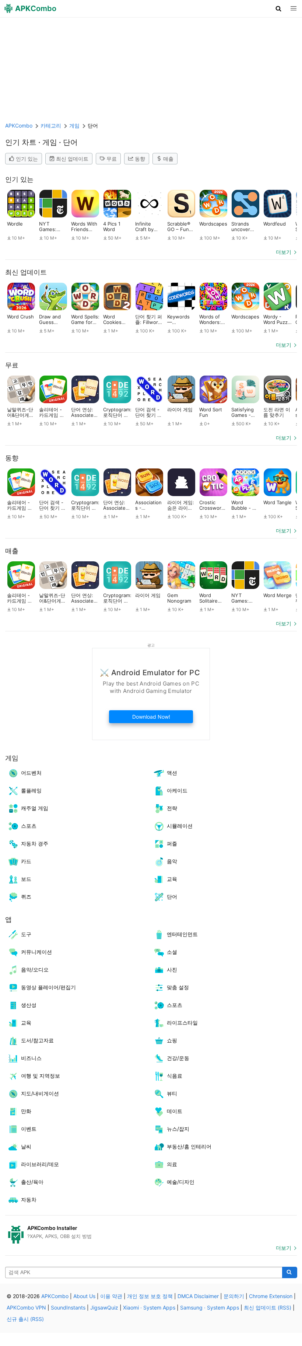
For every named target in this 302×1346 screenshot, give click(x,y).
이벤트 (28, 1129)
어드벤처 (31, 773)
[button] (278, 8)
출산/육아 (32, 1182)
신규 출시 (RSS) (25, 1319)
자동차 (28, 1199)
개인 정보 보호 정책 (150, 1296)
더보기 (283, 252)
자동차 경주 (34, 843)
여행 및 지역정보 (40, 1076)
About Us (84, 1296)
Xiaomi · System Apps (149, 1307)
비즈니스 (31, 1058)
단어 (172, 896)
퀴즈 (26, 896)
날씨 (26, 1146)
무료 (111, 159)
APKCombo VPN (26, 1307)
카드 (26, 861)
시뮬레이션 (180, 826)
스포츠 (28, 826)
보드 (26, 879)
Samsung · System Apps (209, 1307)
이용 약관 (111, 1296)
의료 (172, 1164)
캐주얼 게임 (34, 808)
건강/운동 (178, 1058)
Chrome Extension (270, 1296)
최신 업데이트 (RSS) (267, 1307)
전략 (172, 808)
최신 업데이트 (72, 159)
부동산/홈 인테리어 (189, 1146)
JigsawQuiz (104, 1307)
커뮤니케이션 (36, 952)
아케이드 (177, 790)
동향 (140, 159)
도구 (26, 934)
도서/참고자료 (37, 1040)
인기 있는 (27, 159)
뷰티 (172, 1093)
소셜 (172, 952)
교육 (172, 879)
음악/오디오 (35, 969)
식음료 (174, 1076)
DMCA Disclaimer (198, 1296)
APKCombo (18, 125)
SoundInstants (68, 1307)
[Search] (289, 1273)
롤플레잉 (31, 790)
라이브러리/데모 (40, 1164)
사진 (172, 969)
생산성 (28, 1005)
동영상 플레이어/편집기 (48, 987)
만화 (26, 1111)
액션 (172, 773)
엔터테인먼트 (182, 934)
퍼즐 (172, 843)
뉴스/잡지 (178, 1129)
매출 (168, 159)
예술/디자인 (180, 1182)
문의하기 (234, 1296)
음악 (172, 861)
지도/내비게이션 (40, 1093)
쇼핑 (172, 1040)
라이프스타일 (182, 1022)
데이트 (174, 1111)
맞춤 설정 (178, 987)
